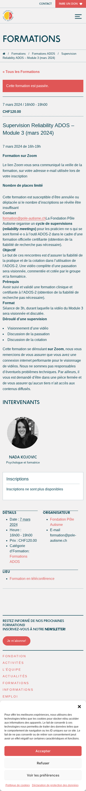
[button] (79, 706)
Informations (18, 689)
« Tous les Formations (21, 72)
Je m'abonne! (16, 640)
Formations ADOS (43, 53)
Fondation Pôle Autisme (8, 15)
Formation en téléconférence (32, 579)
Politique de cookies (18, 785)
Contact (45, 3)
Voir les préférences (43, 775)
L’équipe (12, 669)
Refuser (43, 763)
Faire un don (68, 3)
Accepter (43, 751)
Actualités (15, 676)
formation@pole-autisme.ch (24, 218)
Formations (18, 53)
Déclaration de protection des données (55, 785)
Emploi (10, 696)
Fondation (14, 656)
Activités (13, 662)
